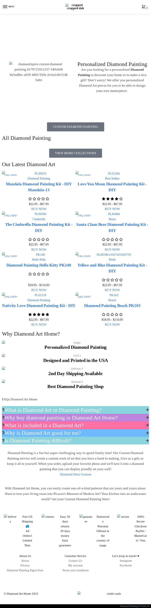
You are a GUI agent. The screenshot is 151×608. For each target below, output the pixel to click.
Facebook (126, 565)
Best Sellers (112, 178)
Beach (112, 300)
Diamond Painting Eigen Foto (25, 570)
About (25, 560)
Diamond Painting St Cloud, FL (135, 606)
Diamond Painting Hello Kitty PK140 (38, 265)
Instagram (126, 560)
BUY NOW (38, 209)
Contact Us (75, 560)
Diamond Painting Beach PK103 (112, 305)
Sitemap (75, 579)
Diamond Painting (39, 178)
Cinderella (38, 219)
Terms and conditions (75, 570)
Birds (112, 259)
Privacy (25, 565)
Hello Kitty (39, 259)
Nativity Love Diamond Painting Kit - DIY (39, 305)
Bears (112, 219)
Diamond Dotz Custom (75, 474)
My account (75, 565)
